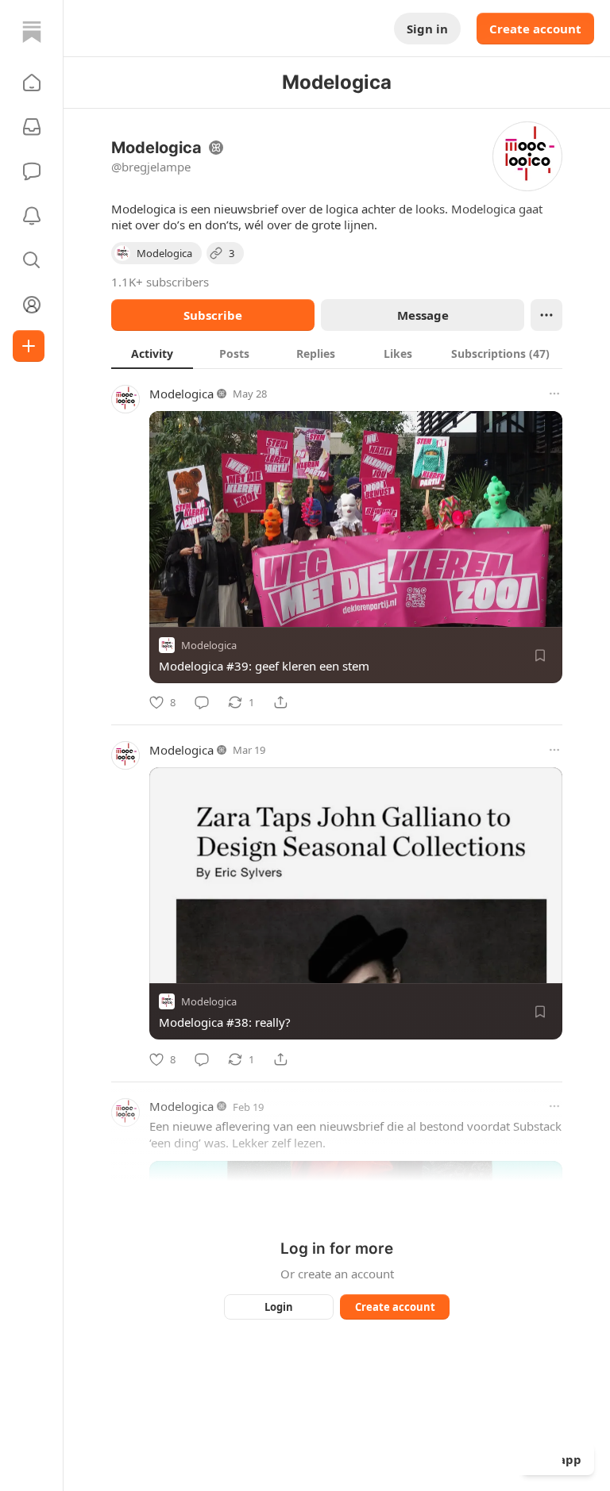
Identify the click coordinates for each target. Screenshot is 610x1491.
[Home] (32, 32)
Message (423, 315)
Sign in (427, 29)
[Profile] (32, 305)
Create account (535, 29)
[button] (32, 82)
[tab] (152, 353)
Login (278, 1307)
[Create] (28, 346)
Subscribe (212, 315)
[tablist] (336, 353)
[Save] (540, 655)
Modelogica (181, 394)
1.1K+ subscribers (160, 282)
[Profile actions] (546, 315)
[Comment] (201, 702)
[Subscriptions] (32, 127)
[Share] (280, 702)
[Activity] (32, 216)
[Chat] (32, 171)
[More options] (554, 393)
